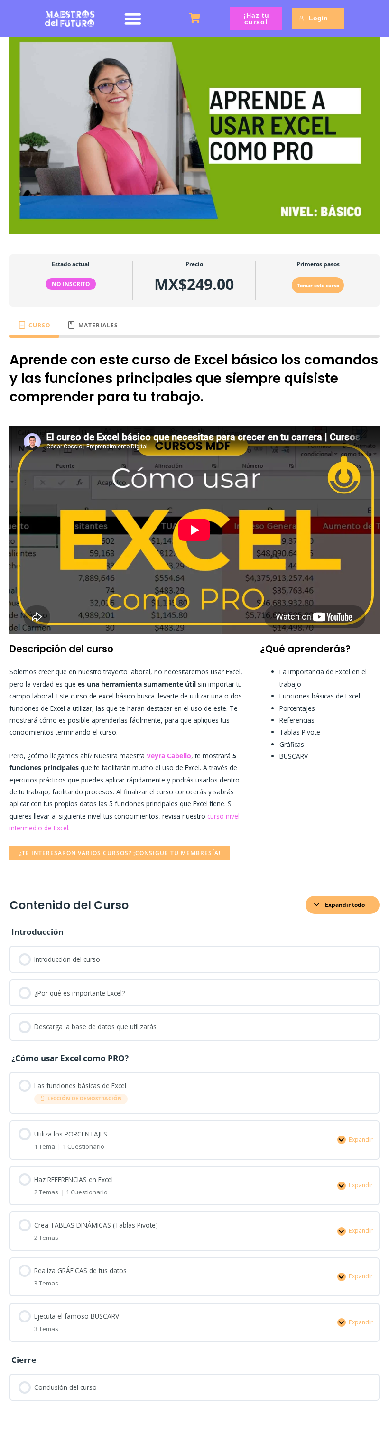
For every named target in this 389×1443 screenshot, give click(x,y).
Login (318, 18)
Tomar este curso (318, 285)
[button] (133, 18)
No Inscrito (71, 284)
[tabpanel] (194, 610)
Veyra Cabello (169, 755)
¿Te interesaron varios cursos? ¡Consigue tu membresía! (120, 852)
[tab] (34, 325)
